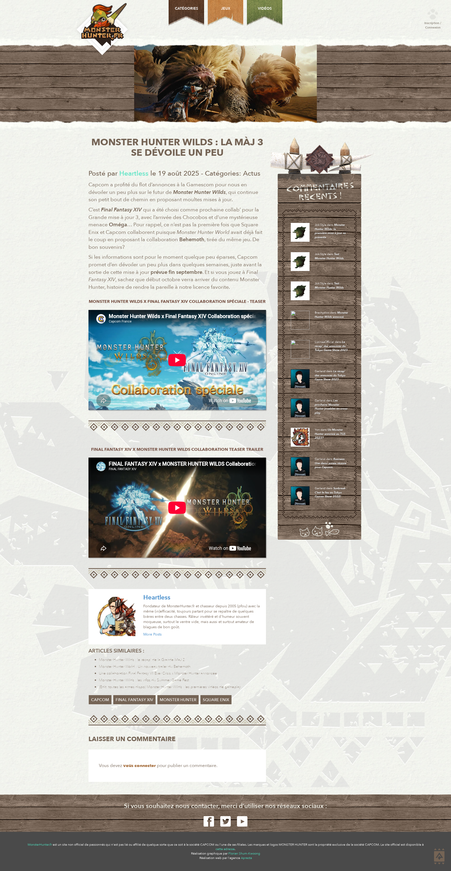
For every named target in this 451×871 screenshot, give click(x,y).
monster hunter (178, 699)
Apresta (246, 858)
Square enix (216, 699)
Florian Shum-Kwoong (244, 853)
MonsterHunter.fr (40, 845)
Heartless (156, 597)
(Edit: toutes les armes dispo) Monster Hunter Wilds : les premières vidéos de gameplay (170, 686)
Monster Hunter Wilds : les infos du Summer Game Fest (144, 680)
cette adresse (225, 849)
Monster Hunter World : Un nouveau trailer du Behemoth (145, 666)
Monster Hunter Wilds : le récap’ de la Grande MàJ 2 (142, 659)
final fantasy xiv (134, 699)
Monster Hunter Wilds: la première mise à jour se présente (330, 231)
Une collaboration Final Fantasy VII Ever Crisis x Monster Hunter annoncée (158, 673)
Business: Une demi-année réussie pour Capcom (330, 463)
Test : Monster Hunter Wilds (329, 256)
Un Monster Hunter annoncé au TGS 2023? (330, 434)
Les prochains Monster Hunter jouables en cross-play (331, 407)
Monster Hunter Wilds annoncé (331, 315)
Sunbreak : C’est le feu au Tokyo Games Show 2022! (331, 492)
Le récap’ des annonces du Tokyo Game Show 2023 (331, 346)
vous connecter (139, 766)
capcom (100, 699)
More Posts (152, 634)
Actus (251, 173)
